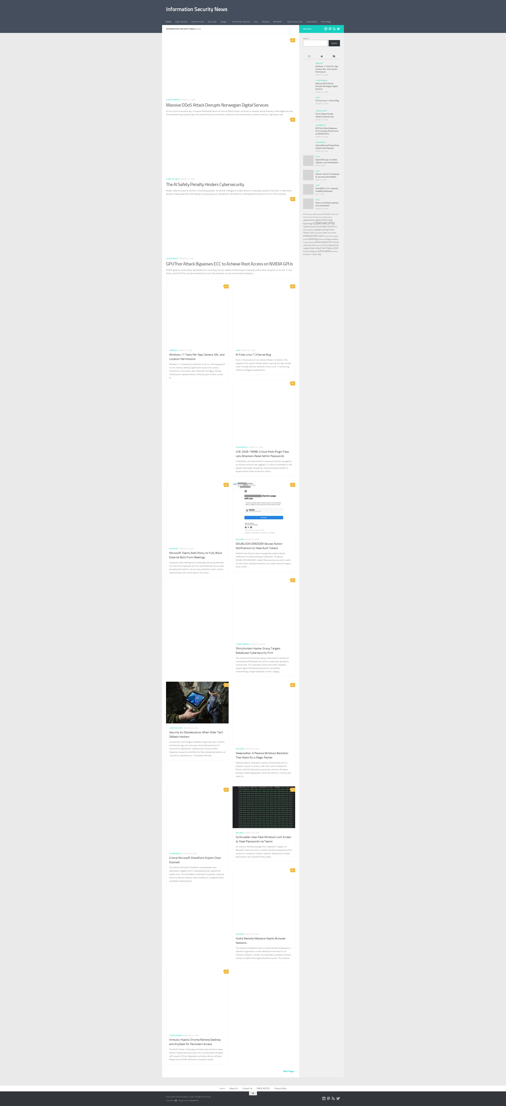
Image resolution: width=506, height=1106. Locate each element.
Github (313, 230)
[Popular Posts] (321, 56)
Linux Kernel (331, 233)
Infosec (331, 229)
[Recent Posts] (309, 56)
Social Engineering (330, 245)
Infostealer (318, 233)
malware (308, 235)
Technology (326, 21)
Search (306, 38)
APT (323, 214)
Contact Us (247, 1088)
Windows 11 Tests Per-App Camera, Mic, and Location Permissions (326, 69)
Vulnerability (311, 21)
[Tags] (334, 56)
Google (223, 21)
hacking (324, 229)
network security (329, 236)
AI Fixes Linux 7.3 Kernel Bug (253, 354)
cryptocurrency (327, 217)
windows (335, 251)
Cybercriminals (197, 21)
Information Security (241, 21)
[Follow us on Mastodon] (330, 28)
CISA (332, 214)
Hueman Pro (193, 1101)
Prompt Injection (308, 242)
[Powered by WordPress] (176, 1100)
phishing (313, 238)
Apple (320, 214)
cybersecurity (324, 223)
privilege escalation (331, 239)
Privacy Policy (280, 1088)
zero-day (317, 254)
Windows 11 (307, 254)
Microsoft (277, 21)
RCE (330, 242)
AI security (308, 214)
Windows (173, 350)
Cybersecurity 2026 (312, 226)
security (318, 245)
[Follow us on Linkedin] (325, 28)
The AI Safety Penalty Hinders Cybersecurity (205, 184)
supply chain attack (312, 248)
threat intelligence (310, 251)
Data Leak (212, 21)
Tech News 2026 (330, 248)
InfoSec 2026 (308, 233)
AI (304, 214)
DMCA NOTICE (263, 1088)
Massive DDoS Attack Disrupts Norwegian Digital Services (217, 105)
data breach (328, 226)
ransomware (321, 242)
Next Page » (289, 1071)
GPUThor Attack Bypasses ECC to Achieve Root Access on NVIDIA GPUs (229, 264)
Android (315, 214)
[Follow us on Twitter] (338, 28)
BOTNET (328, 214)
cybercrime (321, 220)
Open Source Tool (295, 21)
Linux (256, 21)
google (318, 229)
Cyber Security (181, 21)
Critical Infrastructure (315, 217)
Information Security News (197, 9)
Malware (266, 21)
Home (168, 21)
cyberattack (308, 220)
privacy (320, 239)
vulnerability (324, 251)
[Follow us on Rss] (334, 28)
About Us (234, 1088)
